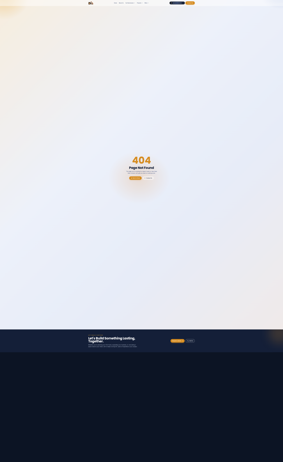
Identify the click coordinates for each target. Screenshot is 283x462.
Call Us (191, 340)
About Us (121, 3)
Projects (139, 3)
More (146, 3)
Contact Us (190, 3)
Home (115, 3)
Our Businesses (129, 3)
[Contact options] (279, 458)
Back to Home (136, 178)
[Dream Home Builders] (90, 3)
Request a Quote (176, 340)
